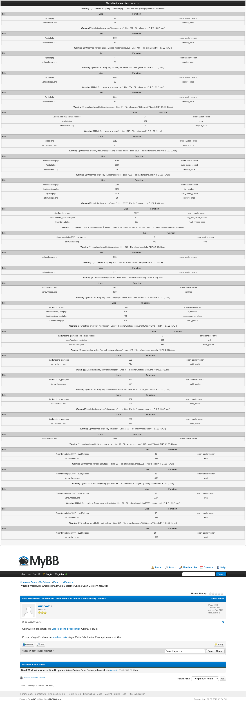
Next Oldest (29, 650)
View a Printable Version (34, 678)
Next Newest (45, 650)
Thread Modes (217, 598)
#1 (223, 622)
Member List (190, 567)
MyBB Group (55, 699)
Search (172, 567)
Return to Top (74, 694)
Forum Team (26, 694)
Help (222, 567)
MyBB (33, 699)
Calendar (209, 567)
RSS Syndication (137, 694)
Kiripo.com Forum (28, 582)
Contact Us (40, 694)
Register (59, 574)
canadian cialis (59, 637)
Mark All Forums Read (115, 694)
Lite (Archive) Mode (92, 694)
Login (49, 574)
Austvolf (44, 606)
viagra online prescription (66, 628)
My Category (45, 582)
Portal (158, 567)
